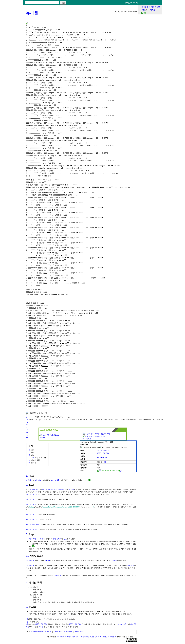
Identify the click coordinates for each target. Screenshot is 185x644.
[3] (36, 492)
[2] (121, 471)
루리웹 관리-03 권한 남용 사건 (53, 489)
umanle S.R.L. (102, 458)
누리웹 (71, 489)
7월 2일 (34, 499)
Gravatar (114, 560)
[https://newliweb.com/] (108, 471)
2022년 (99, 453)
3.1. (27, 556)
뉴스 (65, 539)
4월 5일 (34, 504)
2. (27, 484)
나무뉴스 (40, 539)
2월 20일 (35, 529)
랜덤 (143, 10)
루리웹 (40, 627)
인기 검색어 (57, 539)
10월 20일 (35, 524)
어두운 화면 (155, 7)
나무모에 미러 (131, 3)
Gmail (47, 560)
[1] (105, 462)
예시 (35, 546)
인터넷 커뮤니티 (103, 450)
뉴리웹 (32, 13)
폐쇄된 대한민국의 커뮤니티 (41, 632)
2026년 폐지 (68, 632)
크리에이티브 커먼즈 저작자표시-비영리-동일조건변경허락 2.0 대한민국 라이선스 (86, 637)
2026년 (28, 529)
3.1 (33, 458)
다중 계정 (130, 565)
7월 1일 (34, 494)
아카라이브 (87, 439)
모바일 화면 (145, 7)
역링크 (152, 10)
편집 (145, 13)
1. (27, 475)
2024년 (28, 504)
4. (27, 582)
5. (27, 607)
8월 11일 (35, 519)
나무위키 (42, 437)
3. (27, 534)
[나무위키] (49, 435)
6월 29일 (106, 453)
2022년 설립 (57, 632)
